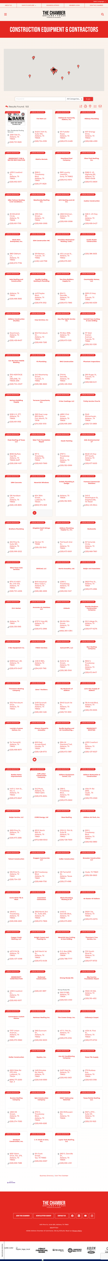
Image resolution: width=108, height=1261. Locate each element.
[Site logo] (54, 14)
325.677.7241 (54, 1228)
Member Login (74, 5)
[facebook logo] (72, 1215)
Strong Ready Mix (64, 990)
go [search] (89, 99)
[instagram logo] (92, 1215)
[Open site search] (102, 14)
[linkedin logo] (79, 1215)
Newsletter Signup (43, 1216)
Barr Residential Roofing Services (16, 131)
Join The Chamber (61, 1176)
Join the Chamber (96, 5)
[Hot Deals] (34, 514)
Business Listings (53, 5)
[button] (78, 66)
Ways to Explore (28, 5)
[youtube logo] (85, 1215)
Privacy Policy (77, 1231)
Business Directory (47, 1176)
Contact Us (62, 1216)
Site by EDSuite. (59, 1231)
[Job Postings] (34, 761)
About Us (8, 5)
